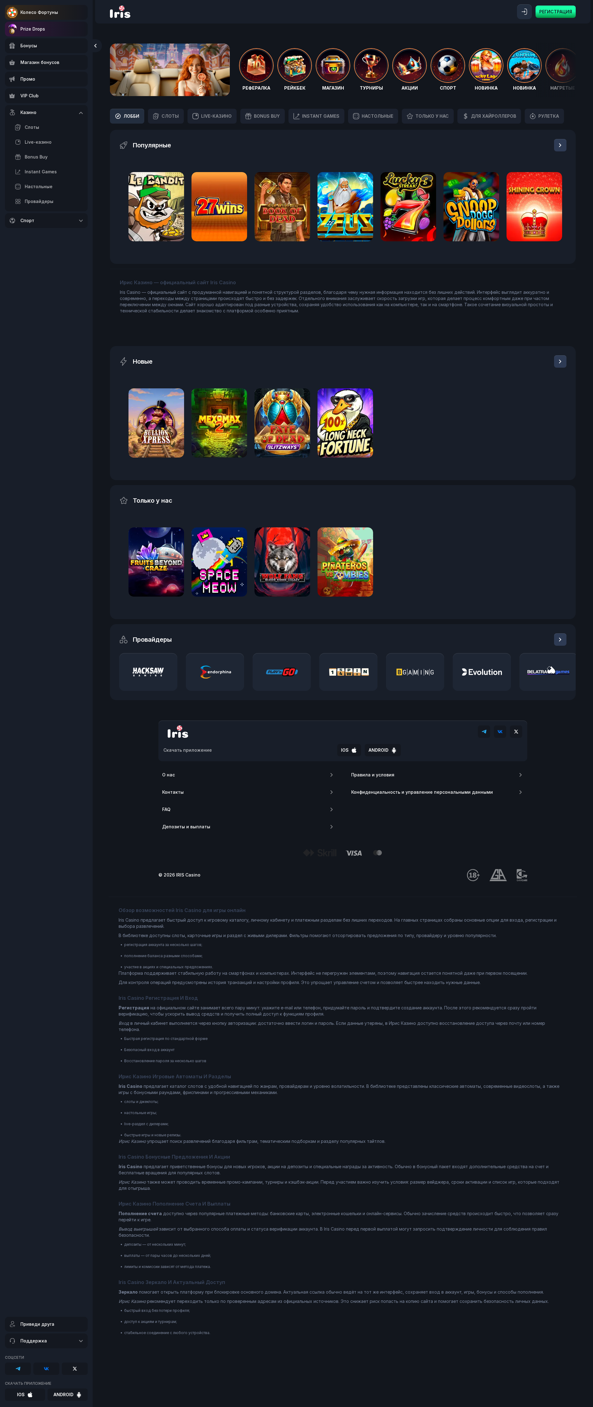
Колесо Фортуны (39, 12)
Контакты (173, 792)
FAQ (166, 809)
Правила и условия (372, 774)
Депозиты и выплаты (186, 826)
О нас (168, 774)
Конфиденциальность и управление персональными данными (422, 792)
